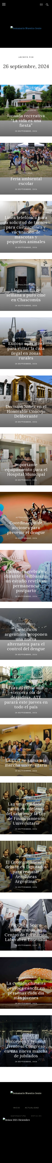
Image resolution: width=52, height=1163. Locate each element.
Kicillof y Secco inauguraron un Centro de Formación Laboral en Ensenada (26, 932)
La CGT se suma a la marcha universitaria (26, 763)
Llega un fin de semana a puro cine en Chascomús (26, 295)
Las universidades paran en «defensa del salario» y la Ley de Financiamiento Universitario (26, 813)
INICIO (16, 1108)
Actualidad (26, 173)
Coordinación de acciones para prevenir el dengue (26, 527)
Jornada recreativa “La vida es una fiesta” (26, 120)
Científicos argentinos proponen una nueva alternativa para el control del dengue (26, 639)
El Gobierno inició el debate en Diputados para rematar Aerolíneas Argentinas (26, 872)
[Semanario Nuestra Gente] (26, 28)
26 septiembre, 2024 (26, 131)
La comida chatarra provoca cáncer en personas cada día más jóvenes (26, 990)
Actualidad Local (26, 110)
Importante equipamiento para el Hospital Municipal (26, 469)
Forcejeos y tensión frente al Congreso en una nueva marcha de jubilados (26, 1048)
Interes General (26, 624)
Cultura (26, 566)
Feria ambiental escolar (26, 181)
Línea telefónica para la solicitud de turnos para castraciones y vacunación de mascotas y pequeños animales (26, 229)
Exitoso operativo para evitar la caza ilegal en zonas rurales (26, 351)
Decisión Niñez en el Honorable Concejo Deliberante (26, 411)
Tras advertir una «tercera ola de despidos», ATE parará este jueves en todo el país (26, 697)
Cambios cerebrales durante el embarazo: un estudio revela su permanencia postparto (26, 581)
